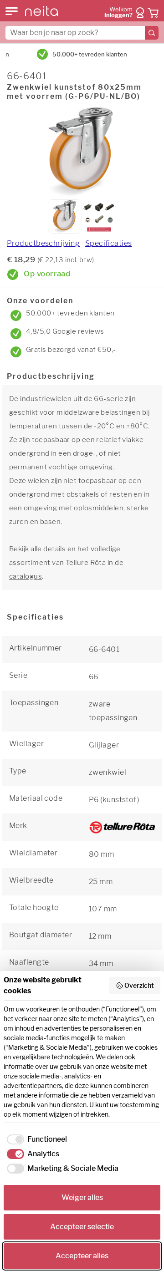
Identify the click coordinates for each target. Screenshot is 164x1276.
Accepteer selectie (82, 1226)
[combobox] (82, 33)
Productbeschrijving (43, 243)
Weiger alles (82, 1197)
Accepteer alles (82, 1255)
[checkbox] (35, 1139)
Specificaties (108, 243)
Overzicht (139, 985)
